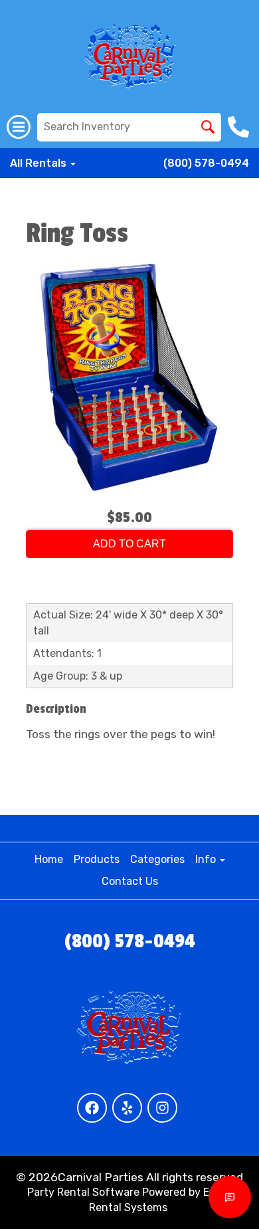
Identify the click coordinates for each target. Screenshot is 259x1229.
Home (49, 859)
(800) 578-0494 (206, 163)
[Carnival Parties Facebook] (92, 1108)
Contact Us (130, 881)
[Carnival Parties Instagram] (162, 1108)
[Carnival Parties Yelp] (127, 1108)
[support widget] (230, 1197)
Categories (157, 859)
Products (97, 859)
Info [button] (206, 859)
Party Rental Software (83, 1192)
